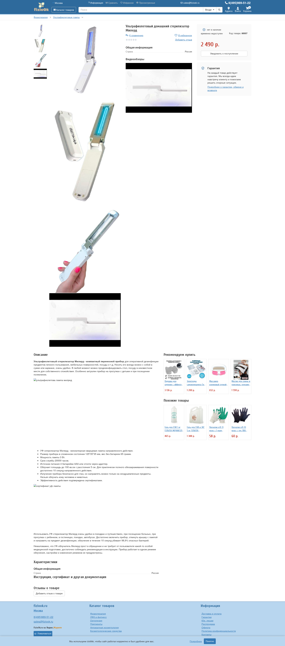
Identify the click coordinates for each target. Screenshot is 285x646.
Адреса (228, 11)
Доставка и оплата (212, 613)
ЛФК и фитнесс (98, 617)
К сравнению (136, 35)
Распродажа (208, 624)
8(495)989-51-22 (239, 3)
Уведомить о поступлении (224, 53)
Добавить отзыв (183, 39)
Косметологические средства (106, 630)
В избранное (185, 35)
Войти (238, 11)
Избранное (128, 2)
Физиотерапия (98, 613)
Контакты (206, 634)
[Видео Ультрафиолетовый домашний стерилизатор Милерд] (85, 320)
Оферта (206, 627)
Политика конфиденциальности (219, 630)
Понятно (210, 641)
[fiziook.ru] (41, 7)
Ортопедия (96, 620)
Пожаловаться (44, 633)
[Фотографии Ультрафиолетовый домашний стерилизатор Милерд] (85, 60)
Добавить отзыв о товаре (49, 593)
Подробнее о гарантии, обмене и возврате (225, 88)
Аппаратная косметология (104, 627)
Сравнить (113, 2)
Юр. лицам (207, 620)
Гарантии (207, 617)
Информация (96, 2)
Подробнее (196, 641)
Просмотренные (147, 2)
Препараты (96, 624)
